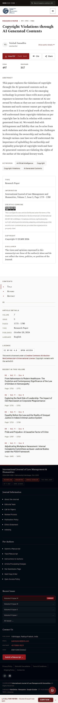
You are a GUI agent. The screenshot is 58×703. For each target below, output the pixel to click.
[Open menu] (52, 11)
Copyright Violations (12, 168)
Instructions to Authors (14, 559)
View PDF (17, 56)
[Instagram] (5, 676)
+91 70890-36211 (17, 645)
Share (50, 56)
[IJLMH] (10, 11)
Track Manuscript (11, 554)
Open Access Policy (12, 579)
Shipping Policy (9, 670)
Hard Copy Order (11, 574)
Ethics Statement (11, 524)
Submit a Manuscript (12, 549)
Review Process (11, 514)
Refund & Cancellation (22, 666)
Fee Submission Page (13, 569)
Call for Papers (10, 509)
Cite (37, 56)
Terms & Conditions (40, 666)
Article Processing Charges (15, 564)
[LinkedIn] (10, 676)
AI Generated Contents (33, 168)
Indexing (8, 529)
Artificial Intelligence (25, 163)
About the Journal (12, 499)
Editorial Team (10, 504)
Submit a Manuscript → (14, 657)
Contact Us (21, 670)
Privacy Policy (7, 666)
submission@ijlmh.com (20, 641)
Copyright (41, 163)
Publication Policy (11, 519)
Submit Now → (45, 700)
